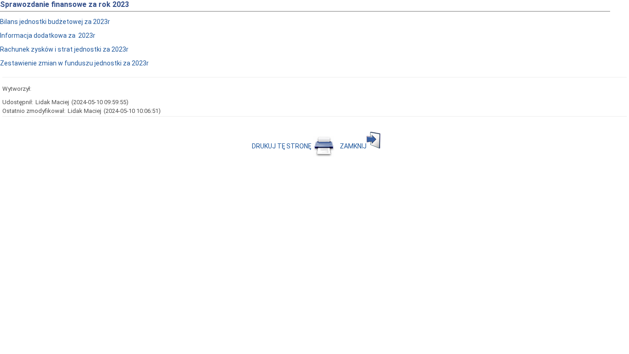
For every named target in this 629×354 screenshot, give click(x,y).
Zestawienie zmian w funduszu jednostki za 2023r (74, 63)
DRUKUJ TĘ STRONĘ (282, 146)
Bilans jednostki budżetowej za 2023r (55, 21)
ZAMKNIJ (353, 146)
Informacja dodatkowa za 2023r (47, 35)
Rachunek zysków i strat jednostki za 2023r (64, 49)
